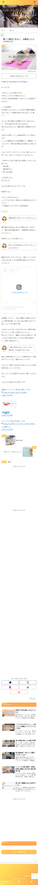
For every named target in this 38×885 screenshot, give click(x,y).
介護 (5, 462)
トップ (10, 876)
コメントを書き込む (19, 852)
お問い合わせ (28, 876)
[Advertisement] (19, 487)
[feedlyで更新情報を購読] (27, 687)
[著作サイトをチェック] (10, 682)
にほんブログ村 (7, 395)
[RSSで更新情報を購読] (19, 692)
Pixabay (24, 82)
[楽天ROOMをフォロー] (10, 687)
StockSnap (13, 82)
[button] (34, 493)
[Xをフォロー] (27, 682)
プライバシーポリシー (19, 879)
